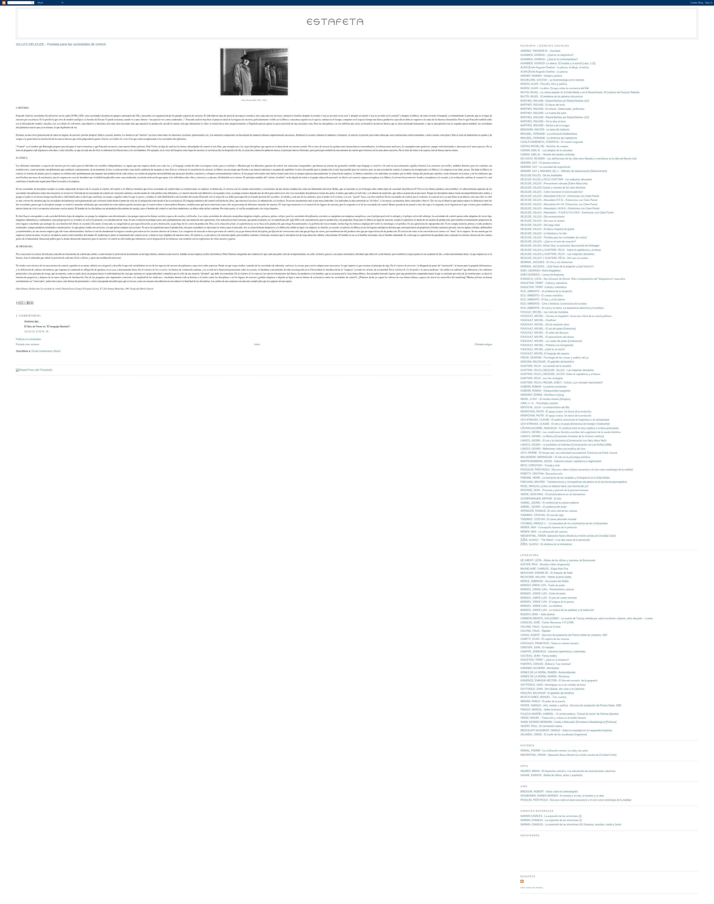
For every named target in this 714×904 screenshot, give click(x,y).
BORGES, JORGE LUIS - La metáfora (541, 606)
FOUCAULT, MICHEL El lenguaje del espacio (544, 353)
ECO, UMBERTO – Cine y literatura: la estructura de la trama (553, 303)
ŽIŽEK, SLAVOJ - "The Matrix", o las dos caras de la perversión (555, 539)
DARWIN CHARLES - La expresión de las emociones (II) (551, 816)
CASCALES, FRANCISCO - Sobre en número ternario (549, 643)
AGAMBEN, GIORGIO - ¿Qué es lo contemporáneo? (549, 59)
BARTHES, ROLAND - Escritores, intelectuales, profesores (552, 109)
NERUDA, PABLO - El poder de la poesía (542, 701)
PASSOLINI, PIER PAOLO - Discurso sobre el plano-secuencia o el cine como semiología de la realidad (576, 469)
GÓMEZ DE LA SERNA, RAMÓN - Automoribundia (547, 672)
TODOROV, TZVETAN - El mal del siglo (542, 515)
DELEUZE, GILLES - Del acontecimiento (542, 216)
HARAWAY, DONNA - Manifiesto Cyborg (542, 394)
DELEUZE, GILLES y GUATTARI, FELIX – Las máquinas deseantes (557, 254)
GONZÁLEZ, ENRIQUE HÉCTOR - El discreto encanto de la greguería (558, 680)
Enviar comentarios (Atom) (46, 351)
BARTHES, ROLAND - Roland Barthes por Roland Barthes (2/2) (554, 117)
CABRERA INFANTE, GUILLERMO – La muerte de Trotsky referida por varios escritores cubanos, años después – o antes (586, 618)
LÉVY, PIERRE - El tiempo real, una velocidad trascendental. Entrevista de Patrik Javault (568, 452)
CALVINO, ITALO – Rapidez (535, 630)
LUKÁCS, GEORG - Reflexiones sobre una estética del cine (552, 448)
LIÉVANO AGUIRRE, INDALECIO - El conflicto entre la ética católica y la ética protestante (569, 428)
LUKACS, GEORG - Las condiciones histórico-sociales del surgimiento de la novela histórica (570, 432)
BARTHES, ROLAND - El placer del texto (542, 104)
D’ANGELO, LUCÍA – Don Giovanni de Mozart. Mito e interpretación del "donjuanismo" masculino (572, 279)
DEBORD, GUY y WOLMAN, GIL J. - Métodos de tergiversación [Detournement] (563, 171)
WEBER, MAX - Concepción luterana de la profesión (548, 527)
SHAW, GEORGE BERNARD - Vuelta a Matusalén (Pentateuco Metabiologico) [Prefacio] (568, 722)
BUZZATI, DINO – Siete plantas (537, 614)
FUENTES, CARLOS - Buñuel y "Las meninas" (545, 664)
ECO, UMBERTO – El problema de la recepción (546, 291)
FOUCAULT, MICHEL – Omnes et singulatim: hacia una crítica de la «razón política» (566, 316)
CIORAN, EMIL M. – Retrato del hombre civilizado (547, 154)
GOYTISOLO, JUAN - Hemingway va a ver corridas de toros (553, 684)
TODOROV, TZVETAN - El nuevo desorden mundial (548, 519)
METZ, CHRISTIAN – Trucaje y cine (540, 465)
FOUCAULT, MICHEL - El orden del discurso (544, 332)
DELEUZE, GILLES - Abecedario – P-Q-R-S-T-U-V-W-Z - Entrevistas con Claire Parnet (566, 212)
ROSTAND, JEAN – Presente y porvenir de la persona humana (554, 490)
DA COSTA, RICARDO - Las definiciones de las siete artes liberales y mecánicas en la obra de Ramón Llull (578, 158)
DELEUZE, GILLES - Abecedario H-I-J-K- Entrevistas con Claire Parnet (558, 204)
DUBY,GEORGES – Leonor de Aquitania (542, 274)
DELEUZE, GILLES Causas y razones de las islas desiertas (553, 187)
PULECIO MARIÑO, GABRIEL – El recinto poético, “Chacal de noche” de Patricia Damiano (569, 713)
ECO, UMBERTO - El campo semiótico (541, 295)
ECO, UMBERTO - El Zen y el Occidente (542, 299)
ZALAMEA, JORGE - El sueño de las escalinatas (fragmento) (553, 734)
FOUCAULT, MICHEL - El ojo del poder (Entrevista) (548, 328)
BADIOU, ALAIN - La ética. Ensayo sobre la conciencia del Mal (554, 88)
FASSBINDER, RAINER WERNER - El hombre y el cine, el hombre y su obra (562, 795)
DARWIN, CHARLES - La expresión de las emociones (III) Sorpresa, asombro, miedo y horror (570, 824)
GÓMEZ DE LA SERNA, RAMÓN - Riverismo (545, 676)
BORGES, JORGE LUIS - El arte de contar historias (548, 597)
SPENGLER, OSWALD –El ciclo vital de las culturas (548, 510)
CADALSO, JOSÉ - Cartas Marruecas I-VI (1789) (546, 622)
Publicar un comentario (28, 339)
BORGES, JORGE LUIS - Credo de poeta (542, 593)
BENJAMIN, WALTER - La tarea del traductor (544, 129)
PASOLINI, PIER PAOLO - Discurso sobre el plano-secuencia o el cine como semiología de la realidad (575, 800)
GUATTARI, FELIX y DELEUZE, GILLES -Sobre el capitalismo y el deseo (560, 374)
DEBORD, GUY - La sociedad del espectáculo (545, 167)
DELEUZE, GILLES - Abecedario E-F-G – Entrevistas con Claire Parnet (558, 200)
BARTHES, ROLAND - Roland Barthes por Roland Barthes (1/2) (554, 100)
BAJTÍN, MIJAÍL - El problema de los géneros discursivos (551, 96)
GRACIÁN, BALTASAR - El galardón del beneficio (547, 361)
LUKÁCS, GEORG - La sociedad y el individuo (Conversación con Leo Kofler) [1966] (565, 444)
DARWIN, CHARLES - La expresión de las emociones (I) (551, 820)
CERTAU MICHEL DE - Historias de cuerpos (544, 146)
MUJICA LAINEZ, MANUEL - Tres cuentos (543, 697)
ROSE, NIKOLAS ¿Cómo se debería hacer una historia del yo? (554, 486)
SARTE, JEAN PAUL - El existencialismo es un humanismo (552, 494)
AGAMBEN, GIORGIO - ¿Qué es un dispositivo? (546, 55)
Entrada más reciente (27, 344)
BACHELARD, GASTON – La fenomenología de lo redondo (552, 79)
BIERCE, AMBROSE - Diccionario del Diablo (544, 581)
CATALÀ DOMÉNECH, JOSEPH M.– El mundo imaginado (551, 142)
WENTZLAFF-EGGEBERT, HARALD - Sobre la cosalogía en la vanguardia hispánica (566, 730)
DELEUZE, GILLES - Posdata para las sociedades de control (553, 237)
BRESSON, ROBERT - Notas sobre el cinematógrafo (549, 791)
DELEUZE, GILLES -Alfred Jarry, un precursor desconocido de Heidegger (559, 245)
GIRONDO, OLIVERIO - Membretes (539, 668)
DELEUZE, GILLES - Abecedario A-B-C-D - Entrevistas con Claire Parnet (559, 196)
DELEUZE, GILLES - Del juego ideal (540, 225)
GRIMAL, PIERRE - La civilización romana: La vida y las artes (554, 750)
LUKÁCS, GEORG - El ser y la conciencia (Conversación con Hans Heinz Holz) (563, 440)
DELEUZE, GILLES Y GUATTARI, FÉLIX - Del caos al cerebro (554, 258)
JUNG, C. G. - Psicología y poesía (539, 403)
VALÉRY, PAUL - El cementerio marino (541, 726)
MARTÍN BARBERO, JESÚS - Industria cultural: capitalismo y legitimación (560, 461)
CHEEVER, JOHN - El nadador (537, 647)
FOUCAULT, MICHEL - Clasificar (538, 320)
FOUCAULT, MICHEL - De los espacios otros (544, 324)
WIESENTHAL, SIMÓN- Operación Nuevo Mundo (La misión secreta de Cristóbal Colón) (568, 535)
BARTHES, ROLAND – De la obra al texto (543, 121)
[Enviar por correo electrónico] (18, 303)
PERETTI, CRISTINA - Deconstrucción (541, 473)
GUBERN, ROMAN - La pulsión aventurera (543, 386)
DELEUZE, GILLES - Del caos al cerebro (542, 220)
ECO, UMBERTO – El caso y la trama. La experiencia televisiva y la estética (562, 308)
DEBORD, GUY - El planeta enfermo (540, 162)
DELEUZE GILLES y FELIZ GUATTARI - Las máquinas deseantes (556, 179)
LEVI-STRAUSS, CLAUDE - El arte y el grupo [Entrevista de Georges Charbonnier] (565, 423)
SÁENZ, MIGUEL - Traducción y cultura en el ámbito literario (553, 718)
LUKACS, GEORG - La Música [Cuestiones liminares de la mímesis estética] (562, 436)
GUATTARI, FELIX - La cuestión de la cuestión (545, 366)
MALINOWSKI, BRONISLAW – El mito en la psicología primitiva (555, 457)
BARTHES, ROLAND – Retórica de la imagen (545, 125)
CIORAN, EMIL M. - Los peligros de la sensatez (546, 150)
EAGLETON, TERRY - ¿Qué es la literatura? (544, 659)
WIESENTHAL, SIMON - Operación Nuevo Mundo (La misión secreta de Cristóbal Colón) (568, 755)
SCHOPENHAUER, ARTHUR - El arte (540, 498)
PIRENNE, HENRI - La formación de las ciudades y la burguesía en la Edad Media (565, 477)
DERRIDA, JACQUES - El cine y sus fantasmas (546, 262)
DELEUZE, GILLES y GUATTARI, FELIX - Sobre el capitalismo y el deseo (560, 250)
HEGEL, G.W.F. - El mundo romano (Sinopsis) (545, 399)
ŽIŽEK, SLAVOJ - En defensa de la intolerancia (546, 544)
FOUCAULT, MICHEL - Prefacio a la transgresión (546, 345)
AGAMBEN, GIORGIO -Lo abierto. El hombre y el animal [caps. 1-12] (557, 63)
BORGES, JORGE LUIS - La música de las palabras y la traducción (557, 610)
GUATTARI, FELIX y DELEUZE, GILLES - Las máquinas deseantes (557, 370)
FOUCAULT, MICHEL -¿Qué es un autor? (542, 349)
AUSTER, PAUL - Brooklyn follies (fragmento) (545, 564)
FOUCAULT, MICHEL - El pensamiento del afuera (547, 337)
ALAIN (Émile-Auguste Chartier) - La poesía (543, 71)
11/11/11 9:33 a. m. (36, 331)
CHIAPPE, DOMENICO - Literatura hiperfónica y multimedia (552, 651)
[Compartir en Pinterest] (32, 303)
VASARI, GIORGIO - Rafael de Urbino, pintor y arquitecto (551, 775)
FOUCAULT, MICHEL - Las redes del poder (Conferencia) (551, 341)
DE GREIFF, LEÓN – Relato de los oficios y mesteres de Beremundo (557, 560)
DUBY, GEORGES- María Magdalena (540, 270)
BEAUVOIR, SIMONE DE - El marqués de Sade (546, 572)
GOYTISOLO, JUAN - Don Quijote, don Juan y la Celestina (552, 688)
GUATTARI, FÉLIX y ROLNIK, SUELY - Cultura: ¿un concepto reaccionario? (561, 382)
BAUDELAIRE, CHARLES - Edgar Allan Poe (544, 568)
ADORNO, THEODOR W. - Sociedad (540, 50)
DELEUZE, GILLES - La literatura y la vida (543, 233)
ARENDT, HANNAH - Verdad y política (541, 75)
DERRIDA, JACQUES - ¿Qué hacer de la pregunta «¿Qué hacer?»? (557, 266)
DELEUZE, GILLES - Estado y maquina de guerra (547, 229)
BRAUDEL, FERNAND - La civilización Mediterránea (548, 133)
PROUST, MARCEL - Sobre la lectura (540, 709)
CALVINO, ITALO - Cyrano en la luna (540, 626)
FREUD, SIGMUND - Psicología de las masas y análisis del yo (554, 357)
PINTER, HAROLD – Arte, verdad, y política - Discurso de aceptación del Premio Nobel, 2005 (570, 705)
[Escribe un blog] (21, 303)
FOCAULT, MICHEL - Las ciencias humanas (544, 312)
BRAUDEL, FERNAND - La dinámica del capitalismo (548, 138)
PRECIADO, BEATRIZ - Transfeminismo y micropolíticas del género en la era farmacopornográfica (573, 481)
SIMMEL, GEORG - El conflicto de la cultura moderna (549, 502)
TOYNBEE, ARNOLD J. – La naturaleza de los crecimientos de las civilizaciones (564, 523)
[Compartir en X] (25, 303)
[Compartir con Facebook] (28, 303)
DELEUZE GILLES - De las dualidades (541, 175)
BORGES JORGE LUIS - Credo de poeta (542, 585)
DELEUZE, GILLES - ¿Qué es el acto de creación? (548, 241)
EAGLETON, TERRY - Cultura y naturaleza (543, 283)
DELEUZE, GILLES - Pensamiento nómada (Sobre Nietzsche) (553, 183)
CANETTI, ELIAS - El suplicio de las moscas (544, 639)
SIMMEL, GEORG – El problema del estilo (543, 506)
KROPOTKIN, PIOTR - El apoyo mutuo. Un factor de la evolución (555, 411)
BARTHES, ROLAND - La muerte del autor (543, 113)
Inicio (257, 344)
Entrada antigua (483, 344)
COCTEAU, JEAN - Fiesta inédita (538, 655)
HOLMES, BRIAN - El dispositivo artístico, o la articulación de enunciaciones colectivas (567, 771)
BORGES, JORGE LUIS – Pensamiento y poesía (547, 589)
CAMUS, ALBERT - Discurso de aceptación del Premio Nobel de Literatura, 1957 (563, 635)
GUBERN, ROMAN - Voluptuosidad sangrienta (545, 390)
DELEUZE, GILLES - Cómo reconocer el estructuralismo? (551, 191)
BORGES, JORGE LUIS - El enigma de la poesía (547, 601)
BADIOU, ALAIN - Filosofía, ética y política (543, 84)
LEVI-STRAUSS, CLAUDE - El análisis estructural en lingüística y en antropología (564, 419)
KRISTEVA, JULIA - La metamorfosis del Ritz (545, 407)
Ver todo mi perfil (531, 888)
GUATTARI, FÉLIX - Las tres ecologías (541, 378)
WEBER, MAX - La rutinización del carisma (543, 531)
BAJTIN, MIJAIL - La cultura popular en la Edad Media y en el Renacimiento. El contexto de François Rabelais (580, 92)
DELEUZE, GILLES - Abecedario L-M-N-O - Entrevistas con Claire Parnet (559, 208)
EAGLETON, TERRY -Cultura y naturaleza (543, 287)
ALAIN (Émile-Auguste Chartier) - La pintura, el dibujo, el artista (554, 67)
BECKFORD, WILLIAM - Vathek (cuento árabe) (545, 577)
